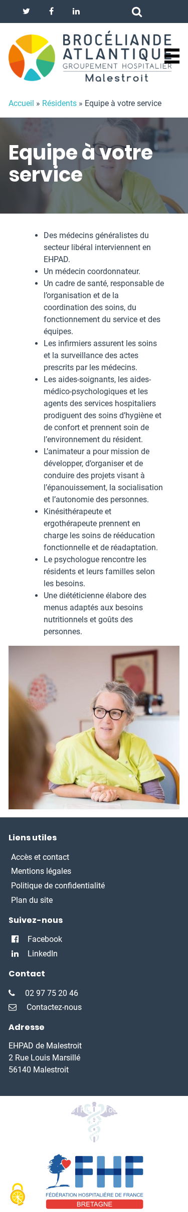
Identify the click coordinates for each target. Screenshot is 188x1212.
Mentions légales (41, 871)
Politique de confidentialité (58, 885)
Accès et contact (40, 857)
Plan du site (32, 900)
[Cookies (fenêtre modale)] (17, 1195)
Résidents (59, 103)
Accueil (21, 103)
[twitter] (26, 11)
